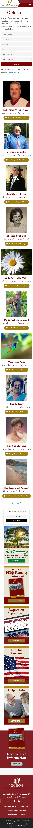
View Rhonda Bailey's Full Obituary (18, 412)
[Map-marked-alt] (19, 801)
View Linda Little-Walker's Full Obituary (18, 286)
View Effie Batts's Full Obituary (17, 244)
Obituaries (23, 814)
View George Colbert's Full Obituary (18, 160)
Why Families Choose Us (10, 806)
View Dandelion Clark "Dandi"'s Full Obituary (17, 496)
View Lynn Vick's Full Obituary (16, 454)
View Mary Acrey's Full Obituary (17, 370)
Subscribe (16, 520)
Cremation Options (12, 810)
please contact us (12, 72)
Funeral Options (24, 806)
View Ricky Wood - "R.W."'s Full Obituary (18, 118)
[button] (30, 5)
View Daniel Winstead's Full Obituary (18, 328)
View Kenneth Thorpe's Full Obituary (18, 202)
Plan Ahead (23, 810)
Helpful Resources (13, 814)
